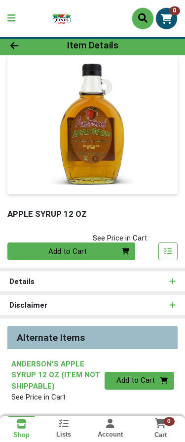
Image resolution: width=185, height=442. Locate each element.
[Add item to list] (168, 251)
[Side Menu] (11, 18)
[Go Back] (28, 46)
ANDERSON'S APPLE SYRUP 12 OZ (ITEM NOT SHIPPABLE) (55, 375)
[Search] (143, 18)
